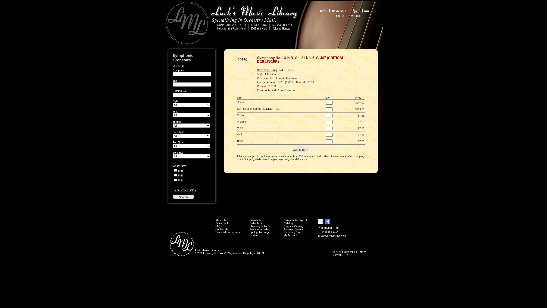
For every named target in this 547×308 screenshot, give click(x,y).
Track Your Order (259, 229)
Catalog (288, 223)
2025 (181, 175)
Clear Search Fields (184, 190)
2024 (181, 180)
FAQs (218, 226)
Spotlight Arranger (260, 232)
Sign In (340, 15)
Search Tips (178, 66)
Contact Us (221, 229)
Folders (254, 235)
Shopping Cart (292, 232)
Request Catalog (293, 226)
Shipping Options (260, 226)
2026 (181, 170)
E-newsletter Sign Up (296, 220)
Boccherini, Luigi (267, 70)
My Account (290, 235)
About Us (220, 220)
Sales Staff (221, 223)
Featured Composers (227, 232)
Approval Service (294, 229)
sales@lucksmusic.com (334, 235)
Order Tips (256, 223)
